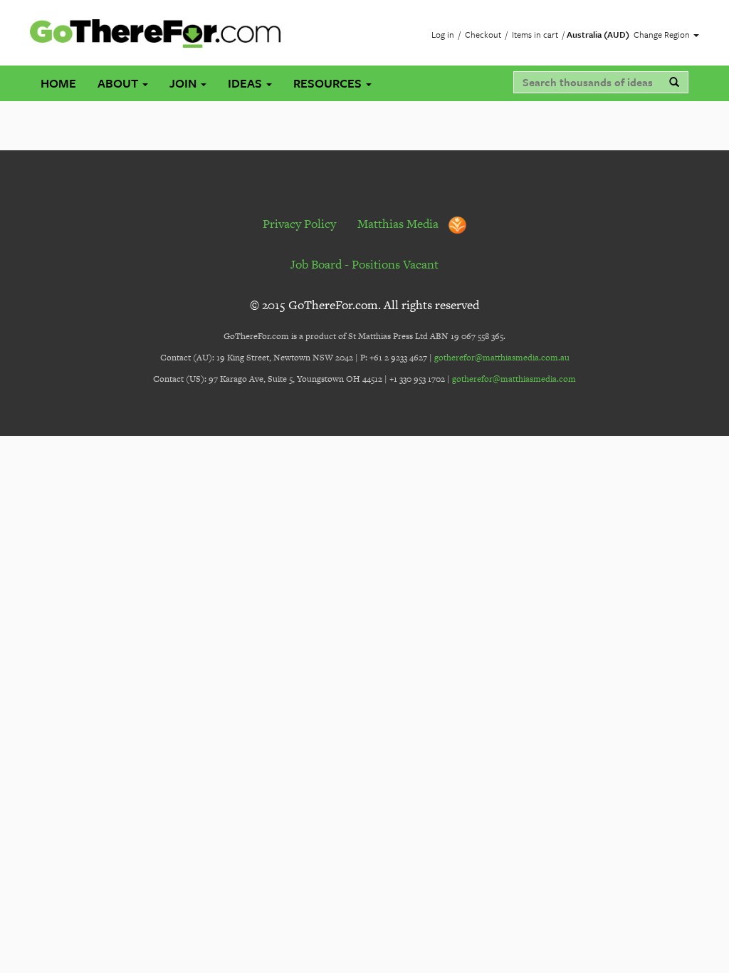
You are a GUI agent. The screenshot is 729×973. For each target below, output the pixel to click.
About (119, 83)
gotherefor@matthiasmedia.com (514, 379)
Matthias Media (399, 223)
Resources (328, 83)
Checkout (483, 34)
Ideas (246, 83)
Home (58, 83)
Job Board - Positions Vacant (364, 264)
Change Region (663, 34)
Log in (442, 34)
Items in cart (535, 34)
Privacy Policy (299, 223)
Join (184, 83)
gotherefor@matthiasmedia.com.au (502, 357)
